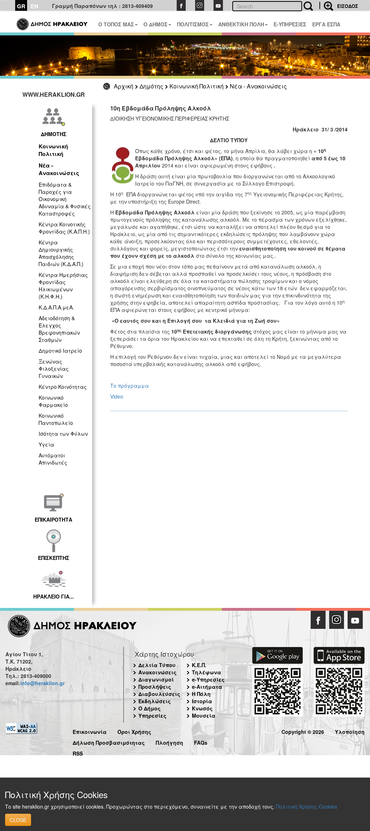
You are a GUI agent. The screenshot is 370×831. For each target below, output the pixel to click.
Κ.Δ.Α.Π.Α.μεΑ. (56, 307)
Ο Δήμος (149, 708)
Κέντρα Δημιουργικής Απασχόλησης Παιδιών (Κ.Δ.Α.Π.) (61, 253)
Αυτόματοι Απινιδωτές (53, 459)
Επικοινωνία (90, 731)
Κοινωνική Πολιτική (196, 86)
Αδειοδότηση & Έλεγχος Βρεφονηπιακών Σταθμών (59, 328)
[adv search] (326, 5)
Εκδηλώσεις (154, 701)
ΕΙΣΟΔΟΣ (347, 6)
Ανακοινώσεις (157, 672)
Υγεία (46, 444)
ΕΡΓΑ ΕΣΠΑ (326, 24)
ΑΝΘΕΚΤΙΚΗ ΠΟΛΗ (241, 24)
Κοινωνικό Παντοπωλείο (56, 419)
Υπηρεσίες (152, 715)
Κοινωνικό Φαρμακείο (53, 401)
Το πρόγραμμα (129, 385)
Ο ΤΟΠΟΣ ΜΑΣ (116, 24)
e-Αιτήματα (207, 686)
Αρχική (123, 86)
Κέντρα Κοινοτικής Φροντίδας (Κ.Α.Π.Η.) (64, 228)
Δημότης (151, 86)
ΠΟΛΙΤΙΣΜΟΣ (193, 24)
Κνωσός (202, 708)
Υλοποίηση (350, 731)
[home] (52, 21)
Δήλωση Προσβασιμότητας (109, 741)
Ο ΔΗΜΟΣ (155, 24)
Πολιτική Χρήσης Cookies (306, 806)
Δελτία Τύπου (157, 665)
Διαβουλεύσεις (159, 693)
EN (34, 6)
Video (116, 396)
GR (21, 6)
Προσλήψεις (154, 686)
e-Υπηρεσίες (208, 679)
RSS (78, 752)
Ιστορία (202, 701)
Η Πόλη (201, 693)
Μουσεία (203, 715)
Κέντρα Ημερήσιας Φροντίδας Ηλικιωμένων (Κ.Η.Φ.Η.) (63, 285)
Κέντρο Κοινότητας (63, 386)
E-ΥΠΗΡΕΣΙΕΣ (290, 24)
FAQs (200, 741)
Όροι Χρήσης (134, 731)
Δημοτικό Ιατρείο (60, 350)
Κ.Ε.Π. (199, 665)
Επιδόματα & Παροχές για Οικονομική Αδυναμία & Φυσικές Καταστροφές (65, 199)
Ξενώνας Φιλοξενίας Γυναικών (54, 368)
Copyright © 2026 (302, 731)
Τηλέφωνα (206, 672)
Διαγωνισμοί (156, 679)
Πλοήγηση (169, 741)
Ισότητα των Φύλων (63, 433)
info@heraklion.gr (42, 683)
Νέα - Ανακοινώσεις (258, 86)
